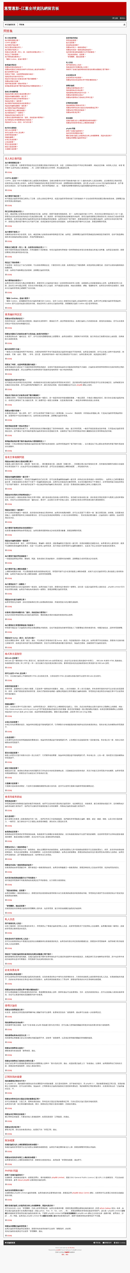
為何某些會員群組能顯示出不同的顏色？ (81, 52)
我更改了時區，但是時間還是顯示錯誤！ (20, 74)
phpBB (79, 385)
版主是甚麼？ (71, 42)
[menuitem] (122, 18)
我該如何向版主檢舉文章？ (15, 115)
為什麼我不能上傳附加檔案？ (15, 110)
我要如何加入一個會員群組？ (77, 47)
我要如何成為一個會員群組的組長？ (79, 50)
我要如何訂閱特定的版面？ (76, 110)
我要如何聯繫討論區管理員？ (77, 138)
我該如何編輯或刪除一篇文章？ (16, 96)
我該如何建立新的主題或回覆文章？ (18, 94)
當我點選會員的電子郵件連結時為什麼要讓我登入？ (24, 86)
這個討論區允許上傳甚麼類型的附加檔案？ (82, 120)
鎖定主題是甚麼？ (11, 146)
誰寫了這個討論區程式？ (75, 131)
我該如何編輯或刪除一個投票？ (16, 106)
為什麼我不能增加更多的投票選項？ (18, 103)
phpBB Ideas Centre (80, 1193)
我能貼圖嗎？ (10, 137)
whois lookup (105, 1208)
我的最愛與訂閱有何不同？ (76, 105)
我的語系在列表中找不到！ (15, 76)
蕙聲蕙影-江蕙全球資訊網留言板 (31, 8)
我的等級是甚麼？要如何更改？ (16, 83)
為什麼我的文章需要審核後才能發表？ (19, 120)
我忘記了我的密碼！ (12, 54)
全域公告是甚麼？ (11, 139)
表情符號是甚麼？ (11, 135)
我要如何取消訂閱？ (73, 112)
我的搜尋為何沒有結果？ (75, 90)
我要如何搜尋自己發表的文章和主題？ (80, 97)
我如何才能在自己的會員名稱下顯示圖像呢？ (21, 79)
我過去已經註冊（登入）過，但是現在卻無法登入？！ (25, 52)
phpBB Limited (58, 1177)
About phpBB (23, 1180)
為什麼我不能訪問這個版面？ (15, 108)
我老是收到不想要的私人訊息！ (77, 67)
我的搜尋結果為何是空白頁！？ (77, 92)
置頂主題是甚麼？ (11, 144)
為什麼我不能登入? (12, 50)
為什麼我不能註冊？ (12, 45)
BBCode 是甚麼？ (11, 130)
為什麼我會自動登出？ (13, 57)
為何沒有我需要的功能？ (75, 133)
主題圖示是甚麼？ (11, 149)
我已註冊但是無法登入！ (14, 47)
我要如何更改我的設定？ (14, 67)
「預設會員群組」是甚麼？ (76, 54)
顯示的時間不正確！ (12, 72)
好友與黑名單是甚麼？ (74, 77)
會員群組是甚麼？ (72, 45)
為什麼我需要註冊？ (12, 40)
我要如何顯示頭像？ (12, 81)
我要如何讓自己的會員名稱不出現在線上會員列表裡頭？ (25, 69)
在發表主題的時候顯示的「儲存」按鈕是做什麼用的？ (25, 117)
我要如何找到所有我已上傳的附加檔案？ (81, 123)
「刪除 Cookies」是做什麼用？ (16, 59)
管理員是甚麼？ (72, 40)
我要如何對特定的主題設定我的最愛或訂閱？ (82, 107)
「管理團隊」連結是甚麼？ (76, 57)
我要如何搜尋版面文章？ (75, 88)
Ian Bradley (71, 1247)
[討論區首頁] (5, 3)
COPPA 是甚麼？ (11, 42)
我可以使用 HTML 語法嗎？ (15, 132)
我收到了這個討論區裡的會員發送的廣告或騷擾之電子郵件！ (88, 69)
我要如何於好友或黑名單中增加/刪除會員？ (82, 80)
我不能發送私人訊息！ (74, 65)
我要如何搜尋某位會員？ (75, 95)
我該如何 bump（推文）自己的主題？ (19, 122)
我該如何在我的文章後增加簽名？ (17, 98)
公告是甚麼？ (10, 142)
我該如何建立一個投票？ (14, 101)
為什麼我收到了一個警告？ (15, 113)
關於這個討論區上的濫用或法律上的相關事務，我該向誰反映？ (89, 135)
